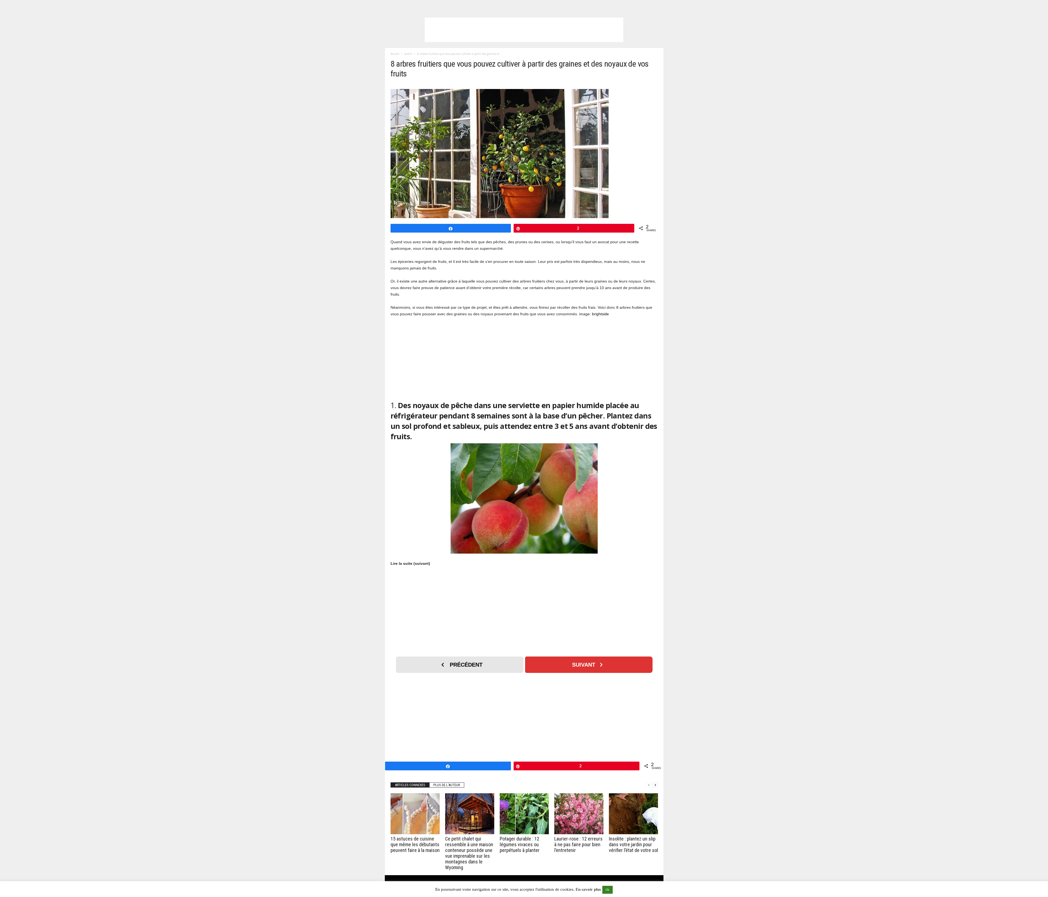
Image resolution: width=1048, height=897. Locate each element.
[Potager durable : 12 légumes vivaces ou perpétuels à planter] (524, 813)
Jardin (408, 54)
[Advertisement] (524, 29)
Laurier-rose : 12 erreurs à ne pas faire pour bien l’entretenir (578, 844)
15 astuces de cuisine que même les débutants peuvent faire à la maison (415, 844)
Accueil (395, 54)
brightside (600, 314)
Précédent (466, 665)
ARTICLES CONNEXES (410, 785)
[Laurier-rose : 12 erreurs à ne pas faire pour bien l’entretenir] (578, 813)
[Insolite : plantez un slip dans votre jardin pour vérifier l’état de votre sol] (633, 813)
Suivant (583, 665)
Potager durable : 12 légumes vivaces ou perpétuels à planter (520, 844)
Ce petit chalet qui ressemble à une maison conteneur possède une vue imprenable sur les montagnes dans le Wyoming (469, 853)
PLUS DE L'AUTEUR (446, 785)
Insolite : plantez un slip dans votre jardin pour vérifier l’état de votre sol (633, 844)
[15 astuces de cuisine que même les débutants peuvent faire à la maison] (415, 813)
